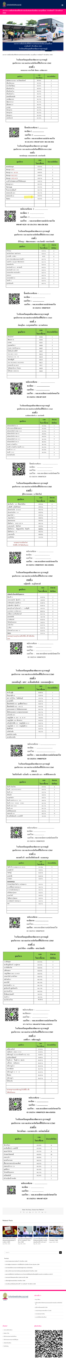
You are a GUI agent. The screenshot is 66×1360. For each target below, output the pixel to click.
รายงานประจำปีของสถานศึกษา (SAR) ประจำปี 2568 (16, 1277)
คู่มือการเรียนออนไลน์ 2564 (41, 1307)
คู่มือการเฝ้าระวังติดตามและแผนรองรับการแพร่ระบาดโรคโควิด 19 (48, 1303)
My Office (37, 1299)
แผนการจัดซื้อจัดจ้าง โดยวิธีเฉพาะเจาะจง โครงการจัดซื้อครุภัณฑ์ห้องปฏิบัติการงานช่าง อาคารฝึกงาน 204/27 (29, 1274)
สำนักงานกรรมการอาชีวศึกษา (10, 1336)
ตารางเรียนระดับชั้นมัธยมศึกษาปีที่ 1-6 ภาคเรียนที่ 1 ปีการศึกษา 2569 (40, 1240)
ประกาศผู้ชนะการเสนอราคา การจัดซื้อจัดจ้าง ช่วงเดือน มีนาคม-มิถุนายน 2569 (22, 1264)
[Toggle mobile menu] (62, 5)
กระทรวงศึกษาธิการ (8, 1330)
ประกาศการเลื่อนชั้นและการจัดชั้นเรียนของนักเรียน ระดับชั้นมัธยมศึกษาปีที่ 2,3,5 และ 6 (56, 1240)
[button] (4, 1235)
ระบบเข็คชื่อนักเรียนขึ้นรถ (40, 1317)
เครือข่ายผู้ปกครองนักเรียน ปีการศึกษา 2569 (15, 1280)
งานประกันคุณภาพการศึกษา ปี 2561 (43, 1310)
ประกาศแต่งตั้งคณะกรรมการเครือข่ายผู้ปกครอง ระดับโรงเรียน (9, 1240)
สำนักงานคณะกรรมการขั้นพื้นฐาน (11, 1339)
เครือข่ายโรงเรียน (7, 1343)
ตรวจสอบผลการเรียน (40, 1314)
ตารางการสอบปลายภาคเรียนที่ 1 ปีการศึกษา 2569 (16, 1261)
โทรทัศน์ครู (6, 1346)
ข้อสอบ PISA (6, 1333)
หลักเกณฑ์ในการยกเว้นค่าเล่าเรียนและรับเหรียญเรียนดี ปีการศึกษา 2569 (24, 1240)
